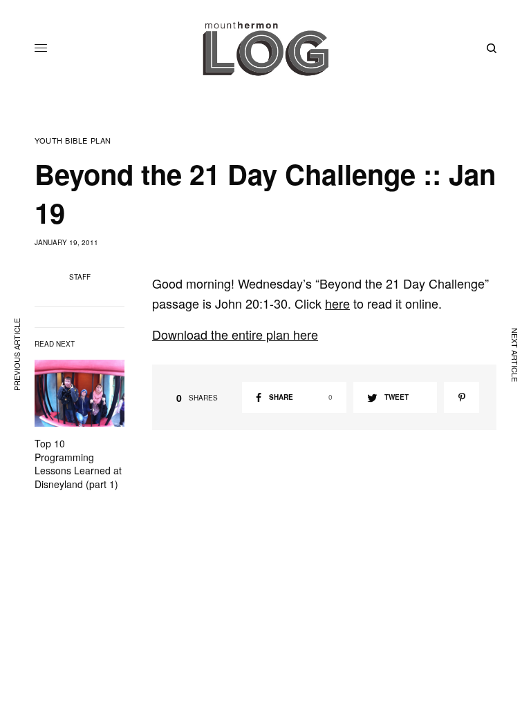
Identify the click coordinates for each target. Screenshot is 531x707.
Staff (80, 276)
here (337, 303)
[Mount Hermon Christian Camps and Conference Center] (265, 48)
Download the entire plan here (235, 334)
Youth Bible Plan (73, 140)
